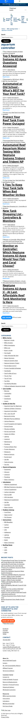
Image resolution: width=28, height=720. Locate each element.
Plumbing (7, 444)
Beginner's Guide (9, 340)
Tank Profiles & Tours (10, 373)
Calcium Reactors (9, 421)
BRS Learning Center (12, 29)
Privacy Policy (5, 717)
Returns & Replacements (10, 682)
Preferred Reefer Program (10, 679)
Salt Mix (6, 459)
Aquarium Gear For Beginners (13, 406)
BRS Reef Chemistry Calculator (13, 487)
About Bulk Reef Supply (9, 660)
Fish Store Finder (8, 706)
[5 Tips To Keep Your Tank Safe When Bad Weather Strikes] (15, 182)
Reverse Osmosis (9, 454)
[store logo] (14, 9)
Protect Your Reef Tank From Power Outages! (14, 120)
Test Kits (6, 464)
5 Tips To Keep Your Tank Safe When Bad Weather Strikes (14, 190)
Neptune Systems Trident (11, 363)
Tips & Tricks (8, 378)
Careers (5, 663)
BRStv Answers (8, 343)
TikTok (4, 634)
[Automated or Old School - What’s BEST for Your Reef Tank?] (15, 81)
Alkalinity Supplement (10, 484)
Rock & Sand (8, 457)
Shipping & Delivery (8, 687)
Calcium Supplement (10, 489)
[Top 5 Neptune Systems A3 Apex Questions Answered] (15, 53)
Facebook (5, 629)
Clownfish (7, 396)
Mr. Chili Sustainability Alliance (11, 665)
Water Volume (8, 507)
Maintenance (8, 442)
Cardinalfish (7, 393)
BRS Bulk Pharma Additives (12, 419)
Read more (6, 77)
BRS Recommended (8, 703)
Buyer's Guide (8, 350)
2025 (5, 550)
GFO (5, 530)
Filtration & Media (9, 429)
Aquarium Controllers (10, 411)
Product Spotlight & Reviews (12, 368)
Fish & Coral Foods (9, 431)
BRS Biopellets (8, 522)
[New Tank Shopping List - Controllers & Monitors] (15, 208)
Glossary (6, 472)
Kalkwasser (7, 532)
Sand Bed (7, 505)
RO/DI (6, 540)
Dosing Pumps (8, 426)
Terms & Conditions (8, 671)
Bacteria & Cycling (9, 416)
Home (3, 29)
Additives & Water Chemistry (12, 408)
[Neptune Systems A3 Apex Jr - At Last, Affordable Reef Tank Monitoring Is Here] (15, 283)
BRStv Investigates (9, 345)
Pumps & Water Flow (10, 447)
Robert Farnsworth (13, 97)
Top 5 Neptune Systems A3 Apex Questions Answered (14, 61)
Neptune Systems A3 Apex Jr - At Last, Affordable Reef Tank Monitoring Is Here (14, 293)
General (6, 527)
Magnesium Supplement (11, 500)
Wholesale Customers (9, 690)
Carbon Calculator (9, 492)
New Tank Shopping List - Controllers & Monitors (13, 216)
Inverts (6, 401)
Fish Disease (8, 517)
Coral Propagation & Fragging (13, 424)
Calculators (6, 701)
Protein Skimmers (9, 449)
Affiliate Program (8, 668)
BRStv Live (7, 348)
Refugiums (7, 452)
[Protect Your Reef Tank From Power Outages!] (15, 114)
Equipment (7, 469)
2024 (5, 552)
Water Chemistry (9, 479)
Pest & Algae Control (10, 366)
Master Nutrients (9, 358)
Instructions (6, 698)
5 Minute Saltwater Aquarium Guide (14, 386)
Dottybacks (7, 398)
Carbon (6, 525)
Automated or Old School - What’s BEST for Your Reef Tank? (14, 89)
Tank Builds (7, 371)
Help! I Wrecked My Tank (11, 355)
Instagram (6, 632)
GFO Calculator (8, 497)
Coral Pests (7, 512)
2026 (5, 547)
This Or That (7, 376)
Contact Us (6, 677)
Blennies (6, 391)
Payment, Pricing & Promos (11, 684)
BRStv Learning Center (9, 696)
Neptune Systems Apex (11, 360)
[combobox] (14, 37)
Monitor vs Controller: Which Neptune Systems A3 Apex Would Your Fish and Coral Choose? (14, 256)
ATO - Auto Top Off (9, 414)
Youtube (5, 630)
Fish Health (7, 353)
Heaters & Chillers (9, 434)
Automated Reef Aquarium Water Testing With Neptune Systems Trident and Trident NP (14, 153)
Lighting (6, 436)
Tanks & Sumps (8, 462)
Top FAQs (7, 381)
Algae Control (8, 515)
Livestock (7, 439)
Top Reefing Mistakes (10, 383)
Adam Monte (11, 70)
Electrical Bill (8, 495)
